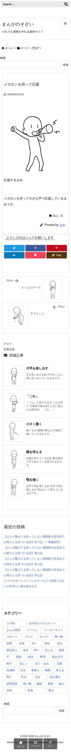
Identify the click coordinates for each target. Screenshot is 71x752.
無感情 (11, 670)
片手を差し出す (37, 368)
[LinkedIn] (14, 255)
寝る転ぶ (12, 650)
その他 (11, 623)
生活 (23, 670)
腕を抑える (34, 452)
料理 (43, 656)
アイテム (32, 630)
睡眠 (47, 670)
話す (38, 677)
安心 (60, 643)
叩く (34, 643)
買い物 (27, 683)
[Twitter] (14, 248)
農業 (50, 683)
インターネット (53, 630)
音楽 (9, 690)
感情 (61, 650)
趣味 (39, 683)
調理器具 (12, 683)
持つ (38, 48)
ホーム (8, 48)
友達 (22, 643)
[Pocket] (35, 255)
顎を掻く (32, 479)
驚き (51, 690)
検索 (3, 57)
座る (26, 650)
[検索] (66, 4)
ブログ (28, 636)
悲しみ (49, 650)
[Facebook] (35, 248)
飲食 (30, 690)
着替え (35, 670)
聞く (9, 677)
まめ (62, 225)
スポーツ (12, 636)
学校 (47, 643)
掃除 (18, 656)
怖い (36, 650)
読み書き (55, 677)
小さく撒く (34, 424)
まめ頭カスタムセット (42, 623)
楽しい (24, 663)
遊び (61, 683)
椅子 (9, 663)
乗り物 (59, 636)
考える (60, 670)
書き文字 (57, 656)
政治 (30, 656)
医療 (9, 643)
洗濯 (59, 663)
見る (23, 677)
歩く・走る (42, 663)
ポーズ (24, 48)
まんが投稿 (13, 630)
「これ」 (32, 396)
